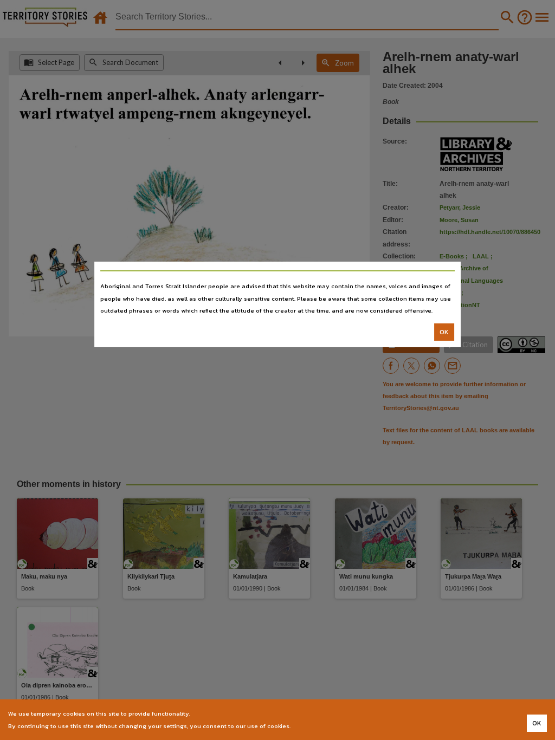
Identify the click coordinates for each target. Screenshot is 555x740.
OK (444, 332)
